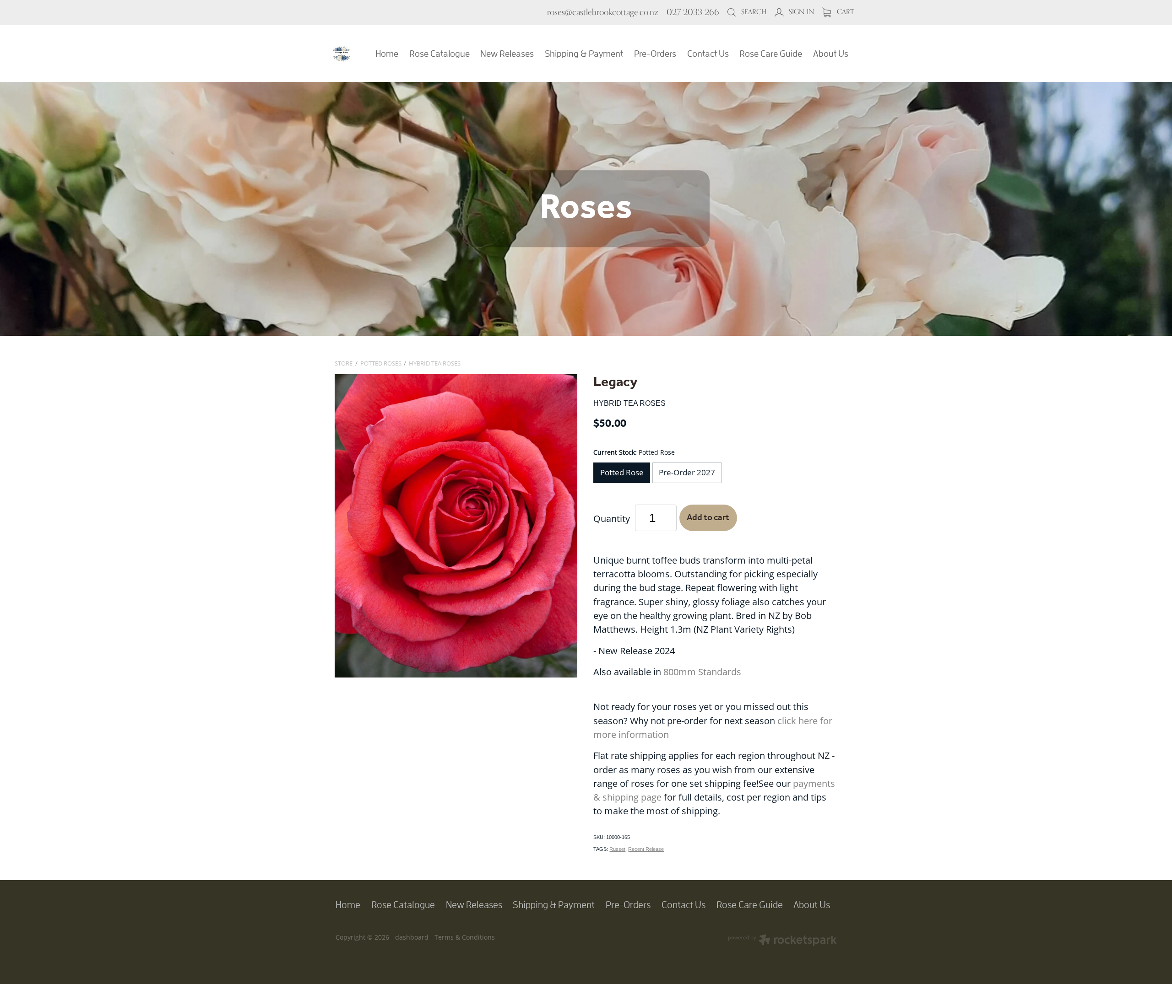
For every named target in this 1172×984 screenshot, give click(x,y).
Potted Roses (381, 363)
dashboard (412, 937)
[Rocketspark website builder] (782, 941)
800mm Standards (702, 671)
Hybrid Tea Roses (435, 363)
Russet (617, 849)
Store (344, 363)
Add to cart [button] (708, 518)
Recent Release (646, 849)
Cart (844, 11)
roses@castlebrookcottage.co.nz (602, 12)
